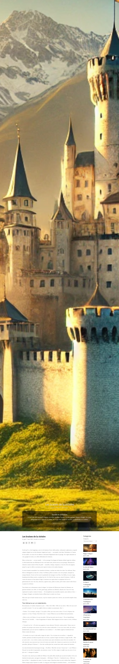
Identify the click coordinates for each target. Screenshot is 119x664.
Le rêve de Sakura (88, 567)
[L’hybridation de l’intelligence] (90, 593)
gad (53, 507)
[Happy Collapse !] (90, 548)
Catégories (86, 538)
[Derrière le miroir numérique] (90, 637)
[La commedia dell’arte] (90, 624)
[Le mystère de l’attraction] (90, 653)
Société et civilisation (59, 514)
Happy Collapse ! (88, 553)
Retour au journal (60, 523)
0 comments (65, 507)
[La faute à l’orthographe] (90, 576)
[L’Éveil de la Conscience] (90, 610)
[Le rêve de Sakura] (90, 562)
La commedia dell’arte (89, 629)
